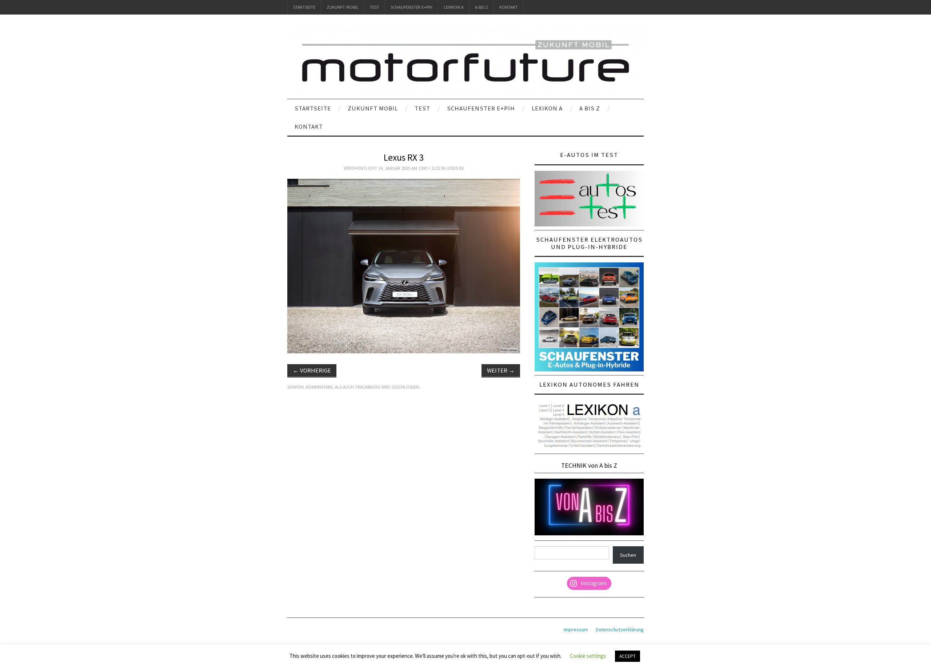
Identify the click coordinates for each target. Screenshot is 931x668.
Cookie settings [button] (588, 655)
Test (374, 7)
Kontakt (508, 7)
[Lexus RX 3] (403, 265)
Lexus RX (455, 168)
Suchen (628, 555)
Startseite (304, 7)
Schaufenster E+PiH (411, 7)
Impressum (576, 629)
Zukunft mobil (343, 7)
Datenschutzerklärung (620, 629)
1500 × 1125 (429, 168)
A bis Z (481, 7)
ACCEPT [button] (627, 656)
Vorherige (312, 370)
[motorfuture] (465, 60)
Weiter (501, 370)
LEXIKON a (454, 7)
